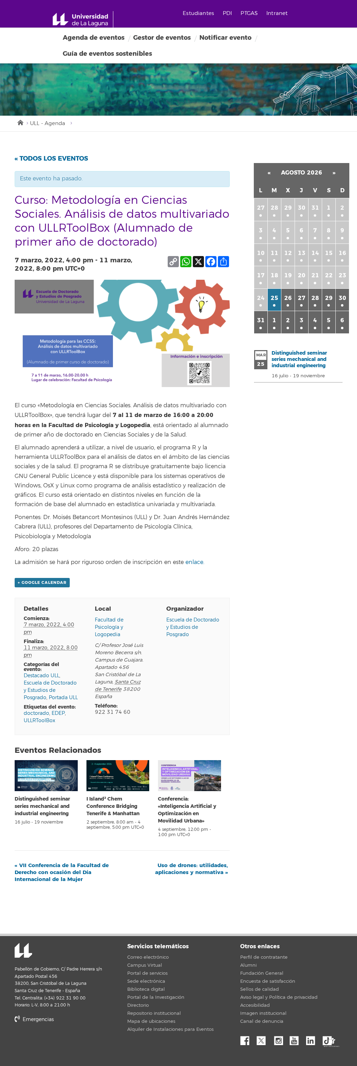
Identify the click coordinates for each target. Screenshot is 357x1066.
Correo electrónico (148, 957)
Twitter (264, 1038)
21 (315, 275)
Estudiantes (198, 13)
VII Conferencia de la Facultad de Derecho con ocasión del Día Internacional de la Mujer (62, 872)
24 (261, 298)
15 (329, 253)
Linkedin (313, 1038)
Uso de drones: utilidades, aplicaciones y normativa (191, 869)
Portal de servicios (147, 973)
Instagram (280, 1038)
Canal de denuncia (261, 1021)
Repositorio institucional (154, 1013)
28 (274, 207)
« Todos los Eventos (51, 158)
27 (261, 207)
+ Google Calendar (42, 582)
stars (67, 1043)
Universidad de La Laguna (23, 951)
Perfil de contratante (264, 957)
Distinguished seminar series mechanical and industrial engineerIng (42, 806)
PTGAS (249, 13)
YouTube (296, 1038)
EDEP (58, 713)
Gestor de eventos (162, 37)
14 (315, 253)
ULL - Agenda (47, 123)
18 (274, 275)
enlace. (194, 562)
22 (329, 275)
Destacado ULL (41, 676)
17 (261, 275)
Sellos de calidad (259, 989)
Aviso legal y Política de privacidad (279, 997)
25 (274, 298)
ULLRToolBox (39, 721)
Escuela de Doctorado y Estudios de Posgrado (50, 690)
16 (342, 253)
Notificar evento (225, 37)
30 (301, 207)
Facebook (247, 1038)
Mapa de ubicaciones (151, 1021)
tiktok (329, 1038)
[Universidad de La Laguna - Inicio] (82, 19)
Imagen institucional (263, 1013)
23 (342, 275)
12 (288, 253)
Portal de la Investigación (155, 997)
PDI (227, 13)
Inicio (20, 122)
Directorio (138, 1005)
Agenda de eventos (93, 37)
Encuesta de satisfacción (267, 981)
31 (315, 207)
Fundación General (261, 973)
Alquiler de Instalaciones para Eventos (170, 1029)
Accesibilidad (255, 1005)
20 (301, 275)
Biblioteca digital (146, 989)
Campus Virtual (144, 965)
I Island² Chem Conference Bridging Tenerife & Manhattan (112, 806)
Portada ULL (63, 698)
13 (301, 253)
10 (261, 253)
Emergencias (37, 1019)
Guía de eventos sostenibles (107, 53)
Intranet (277, 13)
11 (274, 253)
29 (288, 207)
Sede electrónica (146, 981)
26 (288, 298)
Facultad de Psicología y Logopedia (109, 627)
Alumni (248, 965)
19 (288, 275)
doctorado (36, 713)
